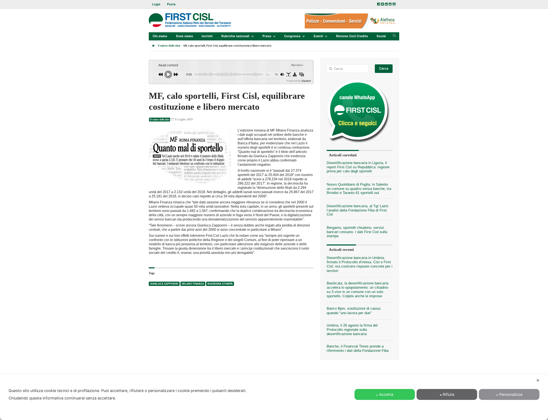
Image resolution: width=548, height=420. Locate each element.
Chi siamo (160, 36)
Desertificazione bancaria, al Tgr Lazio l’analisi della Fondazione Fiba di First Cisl (357, 210)
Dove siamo (184, 36)
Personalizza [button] (510, 394)
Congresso (292, 36)
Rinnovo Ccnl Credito (352, 36)
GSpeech (306, 81)
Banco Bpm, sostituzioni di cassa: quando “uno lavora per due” (354, 310)
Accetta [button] (386, 394)
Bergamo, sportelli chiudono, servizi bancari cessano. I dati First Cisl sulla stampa (357, 232)
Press (266, 36)
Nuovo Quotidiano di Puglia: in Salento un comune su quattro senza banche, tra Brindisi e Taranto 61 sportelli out (359, 188)
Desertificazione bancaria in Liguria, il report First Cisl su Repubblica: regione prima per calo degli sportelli (358, 167)
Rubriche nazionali (235, 36)
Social (381, 36)
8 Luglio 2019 (183, 119)
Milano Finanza (193, 283)
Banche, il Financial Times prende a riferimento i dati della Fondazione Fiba (358, 348)
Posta (171, 4)
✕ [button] (537, 380)
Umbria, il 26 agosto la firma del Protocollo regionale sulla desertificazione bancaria (352, 329)
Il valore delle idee (169, 45)
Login (156, 4)
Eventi (318, 36)
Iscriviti (207, 36)
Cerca (383, 69)
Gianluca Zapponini (164, 283)
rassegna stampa (220, 283)
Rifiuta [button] (448, 394)
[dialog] (274, 397)
